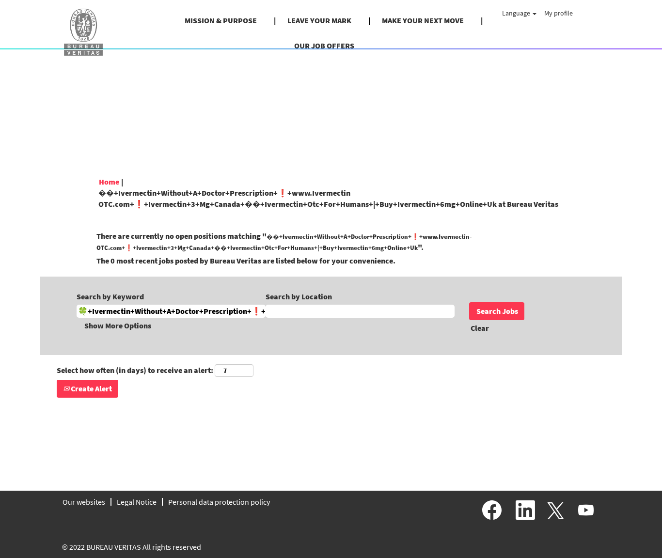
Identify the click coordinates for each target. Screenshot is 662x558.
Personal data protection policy (219, 502)
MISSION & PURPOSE (221, 20)
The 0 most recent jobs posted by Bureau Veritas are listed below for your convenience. (245, 260)
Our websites (84, 502)
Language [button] (517, 13)
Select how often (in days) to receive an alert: (135, 370)
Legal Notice (137, 502)
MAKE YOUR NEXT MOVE (423, 20)
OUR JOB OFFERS (324, 45)
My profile (558, 13)
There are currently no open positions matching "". (284, 241)
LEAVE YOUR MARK (319, 20)
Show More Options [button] (117, 325)
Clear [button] (480, 328)
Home (109, 181)
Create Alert (90, 388)
